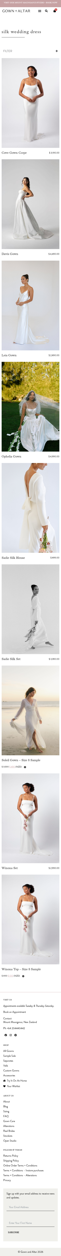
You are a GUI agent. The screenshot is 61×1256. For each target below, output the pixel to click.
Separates (8, 1060)
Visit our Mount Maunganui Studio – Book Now (30, 2)
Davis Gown (10, 254)
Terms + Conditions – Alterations (20, 1175)
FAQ (6, 1116)
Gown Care (9, 1121)
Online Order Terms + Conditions (20, 1165)
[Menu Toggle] (39, 11)
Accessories (9, 1075)
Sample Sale (9, 1056)
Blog (5, 1106)
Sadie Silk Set (11, 659)
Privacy (7, 1180)
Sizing (6, 1111)
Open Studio (9, 1140)
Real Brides (9, 1131)
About (6, 1101)
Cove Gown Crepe (14, 153)
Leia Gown (9, 355)
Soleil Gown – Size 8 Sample (21, 760)
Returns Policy (10, 1155)
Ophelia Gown (11, 456)
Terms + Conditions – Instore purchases (23, 1170)
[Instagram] (10, 1035)
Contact (7, 1018)
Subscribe (13, 1232)
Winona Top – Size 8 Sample (21, 969)
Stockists (7, 1136)
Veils (5, 1065)
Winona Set (10, 868)
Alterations (8, 1126)
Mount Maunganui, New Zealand (20, 1022)
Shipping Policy (11, 1160)
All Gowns (8, 1051)
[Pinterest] (15, 1035)
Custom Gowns (11, 1070)
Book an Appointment (14, 1012)
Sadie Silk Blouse (13, 558)
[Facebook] (5, 1035)
